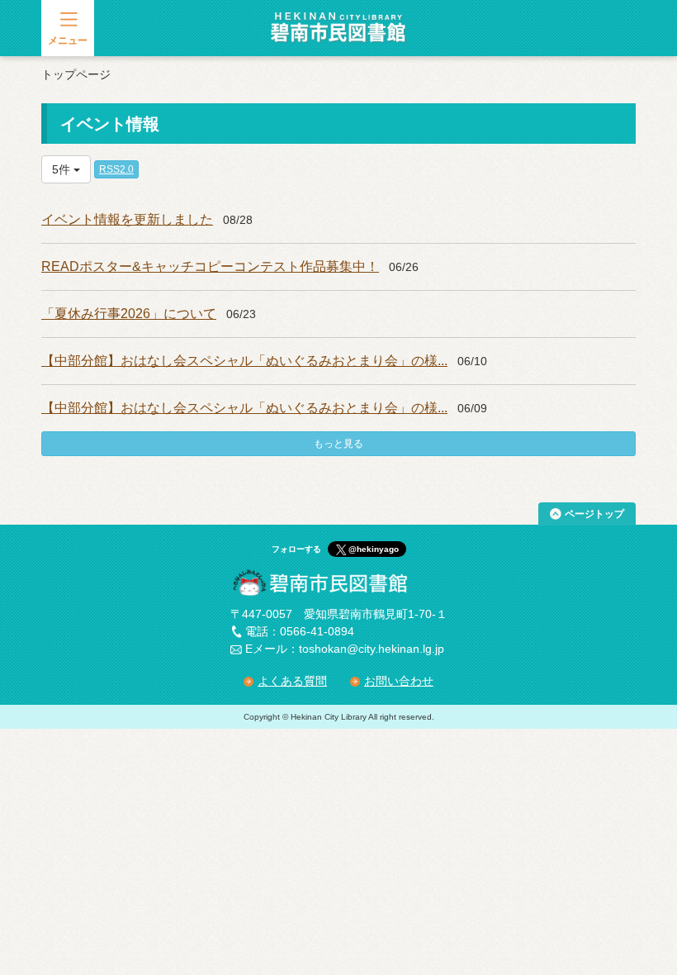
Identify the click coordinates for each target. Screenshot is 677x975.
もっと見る (338, 443)
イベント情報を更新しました (127, 219)
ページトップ (594, 514)
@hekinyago (373, 549)
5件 (62, 169)
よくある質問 (292, 680)
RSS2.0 (116, 169)
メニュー (68, 40)
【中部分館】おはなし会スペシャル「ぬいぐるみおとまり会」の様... (244, 361)
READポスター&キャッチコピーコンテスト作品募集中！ (210, 266)
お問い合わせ (398, 680)
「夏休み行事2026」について (128, 314)
